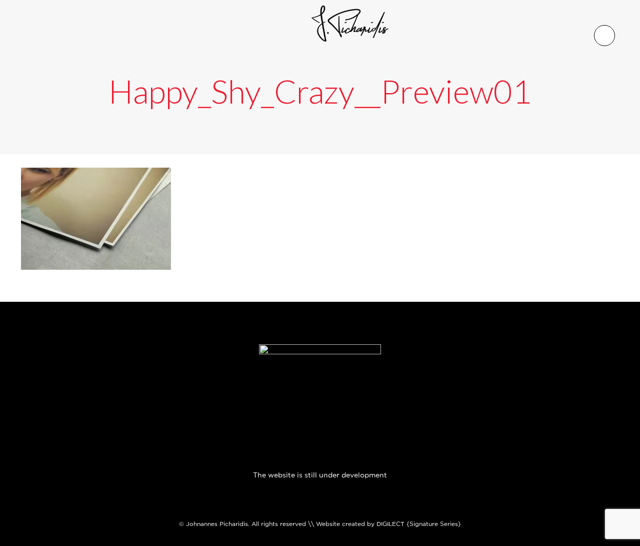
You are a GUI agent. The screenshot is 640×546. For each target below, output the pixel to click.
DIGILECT (390, 523)
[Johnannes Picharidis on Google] (307, 425)
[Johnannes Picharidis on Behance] (357, 425)
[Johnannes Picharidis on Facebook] (258, 425)
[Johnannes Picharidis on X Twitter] (283, 425)
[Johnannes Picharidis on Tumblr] (382, 425)
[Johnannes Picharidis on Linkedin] (333, 425)
